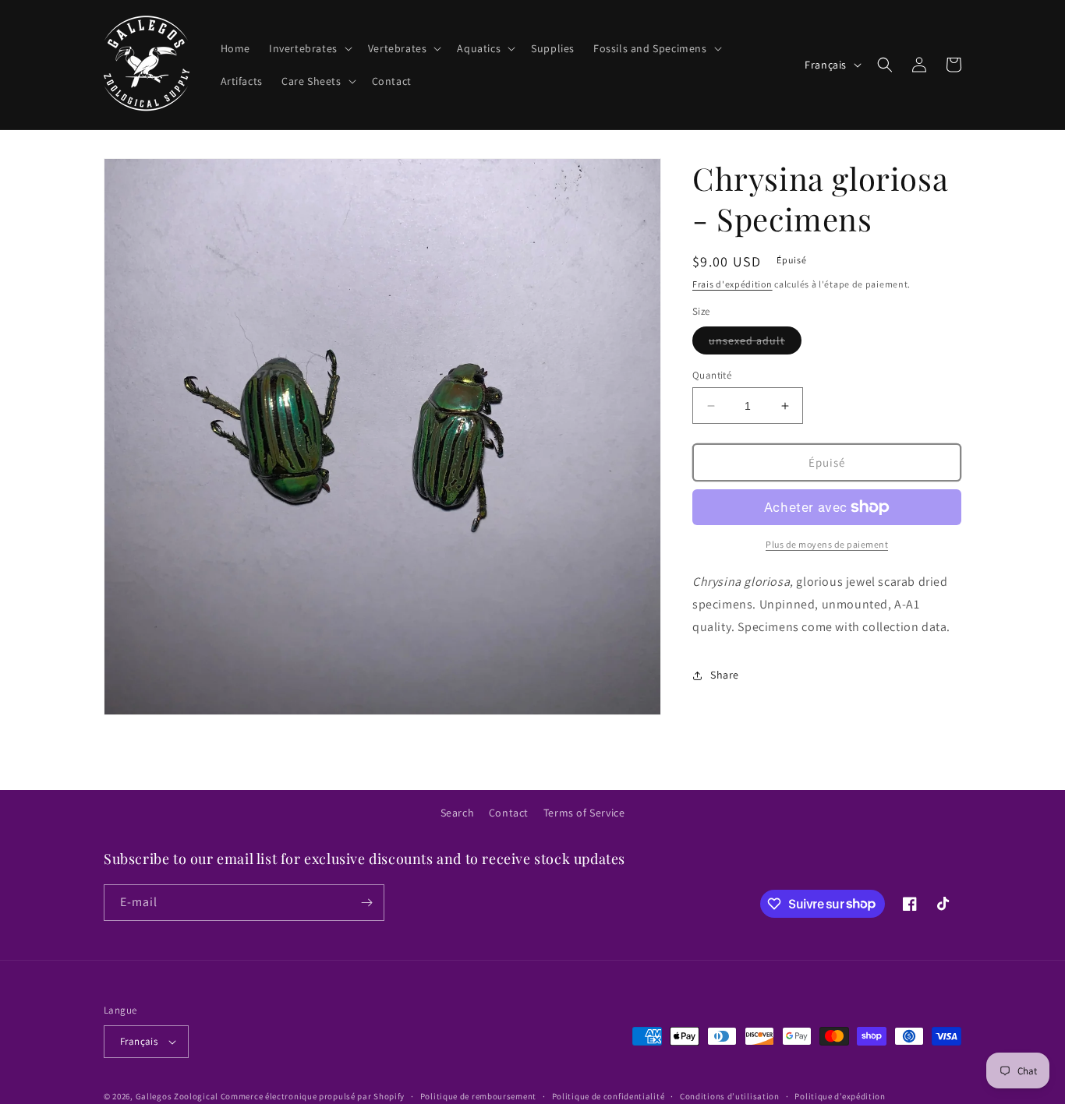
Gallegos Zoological (177, 1096)
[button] (309, 48)
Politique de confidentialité (608, 1096)
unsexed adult (755, 343)
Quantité (711, 375)
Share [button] (724, 675)
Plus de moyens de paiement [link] (827, 544)
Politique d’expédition (839, 1096)
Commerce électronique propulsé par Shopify (313, 1096)
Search (458, 813)
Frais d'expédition (732, 284)
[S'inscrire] (366, 902)
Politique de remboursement (478, 1096)
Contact (509, 813)
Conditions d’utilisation (730, 1096)
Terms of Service (584, 813)
